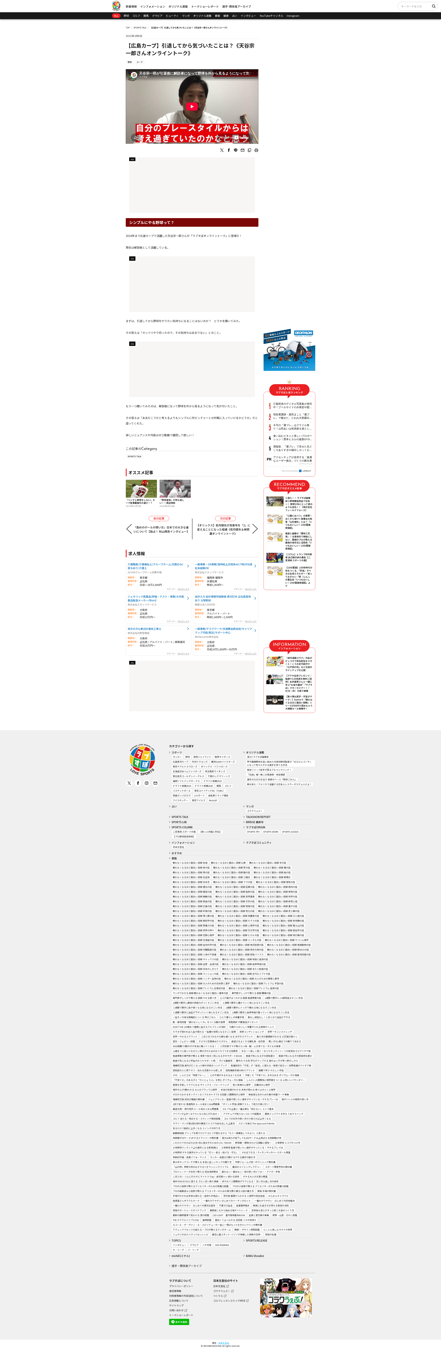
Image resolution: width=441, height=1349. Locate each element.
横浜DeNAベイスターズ (223, 761)
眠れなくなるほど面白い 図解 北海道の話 (193, 940)
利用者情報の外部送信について (186, 1295)
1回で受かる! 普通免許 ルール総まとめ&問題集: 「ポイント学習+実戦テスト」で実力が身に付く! (221, 1104)
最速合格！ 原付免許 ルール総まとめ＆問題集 (196, 1109)
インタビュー (248, 15)
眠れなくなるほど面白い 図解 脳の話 (231, 872)
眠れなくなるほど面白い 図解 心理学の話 (238, 925)
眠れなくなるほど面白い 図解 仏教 (228, 862)
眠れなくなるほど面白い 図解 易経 (190, 862)
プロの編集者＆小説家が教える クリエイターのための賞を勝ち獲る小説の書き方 (213, 1191)
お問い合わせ (176, 1310)
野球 (126, 15)
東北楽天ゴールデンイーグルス (188, 776)
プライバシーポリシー (181, 1286)
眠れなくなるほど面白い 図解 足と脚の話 (279, 911)
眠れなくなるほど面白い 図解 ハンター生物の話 (197, 978)
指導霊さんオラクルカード (186, 1200)
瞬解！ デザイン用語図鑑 (247, 1229)
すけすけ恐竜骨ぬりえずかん (213, 1041)
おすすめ (177, 853)
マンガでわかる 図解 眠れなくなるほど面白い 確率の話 (200, 993)
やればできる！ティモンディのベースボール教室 (266, 1152)
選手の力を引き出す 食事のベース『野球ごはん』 (272, 779)
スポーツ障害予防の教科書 (278, 1166)
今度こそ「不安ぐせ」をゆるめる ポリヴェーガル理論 (272, 1075)
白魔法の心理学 (262, 1084)
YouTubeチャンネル (271, 15)
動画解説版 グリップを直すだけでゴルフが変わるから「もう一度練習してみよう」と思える (219, 1133)
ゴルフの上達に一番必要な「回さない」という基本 (248, 1109)
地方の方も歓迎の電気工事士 (144, 629)
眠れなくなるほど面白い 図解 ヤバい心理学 (287, 940)
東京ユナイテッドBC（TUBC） (209, 790)
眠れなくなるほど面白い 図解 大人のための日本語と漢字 (201, 983)
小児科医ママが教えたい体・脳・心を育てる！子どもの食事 (250, 1046)
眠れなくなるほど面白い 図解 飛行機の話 (283, 935)
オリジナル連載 (178, 6)
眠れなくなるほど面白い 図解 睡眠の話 (192, 896)
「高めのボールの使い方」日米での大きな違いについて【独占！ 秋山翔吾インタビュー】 (161, 529)
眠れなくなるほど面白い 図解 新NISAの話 (288, 949)
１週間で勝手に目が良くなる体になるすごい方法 (197, 1007)
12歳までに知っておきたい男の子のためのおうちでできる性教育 (205, 1051)
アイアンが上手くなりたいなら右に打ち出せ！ (196, 1113)
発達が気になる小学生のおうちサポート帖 (194, 1060)
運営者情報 (175, 1291)
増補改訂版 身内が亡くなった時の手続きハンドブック (200, 1065)
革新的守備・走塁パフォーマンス (189, 1157)
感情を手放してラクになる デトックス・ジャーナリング (201, 1084)
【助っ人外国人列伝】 (210, 831)
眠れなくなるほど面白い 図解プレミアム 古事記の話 (199, 988)
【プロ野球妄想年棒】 (184, 836)
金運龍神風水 (242, 1205)
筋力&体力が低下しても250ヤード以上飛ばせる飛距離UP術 (251, 1138)
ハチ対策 (206, 1245)
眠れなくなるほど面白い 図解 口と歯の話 (283, 915)
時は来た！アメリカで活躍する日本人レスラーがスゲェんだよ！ (279, 784)
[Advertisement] (192, 186)
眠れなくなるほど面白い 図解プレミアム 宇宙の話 (258, 983)
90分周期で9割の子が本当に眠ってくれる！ (195, 1046)
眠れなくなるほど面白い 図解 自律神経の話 (244, 964)
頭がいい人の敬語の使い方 (295, 1099)
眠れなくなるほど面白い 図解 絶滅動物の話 (289, 944)
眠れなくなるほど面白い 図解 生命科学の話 (194, 944)
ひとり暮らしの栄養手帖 (231, 1017)
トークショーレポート (205, 6)
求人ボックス (183, 589)
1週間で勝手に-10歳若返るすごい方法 (284, 998)
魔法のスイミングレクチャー (246, 1166)
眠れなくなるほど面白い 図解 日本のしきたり (196, 969)
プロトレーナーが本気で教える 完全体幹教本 (195, 1171)
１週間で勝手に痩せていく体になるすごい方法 (245, 1002)
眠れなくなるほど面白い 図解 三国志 (231, 877)
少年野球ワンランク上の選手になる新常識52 (195, 1147)
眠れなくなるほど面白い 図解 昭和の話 (235, 891)
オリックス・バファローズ (214, 766)
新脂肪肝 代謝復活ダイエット (243, 1022)
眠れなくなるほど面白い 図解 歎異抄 (272, 877)
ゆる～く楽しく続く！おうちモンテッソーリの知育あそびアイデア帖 (276, 1051)
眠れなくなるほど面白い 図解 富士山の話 (283, 925)
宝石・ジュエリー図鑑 (184, 1041)
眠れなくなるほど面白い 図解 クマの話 (232, 882)
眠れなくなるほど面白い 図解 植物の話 (277, 891)
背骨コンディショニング (251, 1031)
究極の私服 (270, 1234)
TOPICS (176, 1240)
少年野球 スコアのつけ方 (287, 1142)
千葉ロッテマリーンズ (219, 776)
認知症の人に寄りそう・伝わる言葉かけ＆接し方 (197, 1070)
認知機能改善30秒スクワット (240, 1070)
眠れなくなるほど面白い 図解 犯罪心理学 (193, 935)
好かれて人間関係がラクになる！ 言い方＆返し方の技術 (250, 1181)
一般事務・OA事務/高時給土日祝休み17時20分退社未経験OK (223, 566)
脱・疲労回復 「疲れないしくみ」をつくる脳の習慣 (199, 1022)
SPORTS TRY (253, 831)
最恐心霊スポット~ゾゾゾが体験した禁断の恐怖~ (236, 1234)
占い (234, 15)
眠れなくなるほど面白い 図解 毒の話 (272, 867)
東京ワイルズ (198, 800)
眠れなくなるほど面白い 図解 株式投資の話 (242, 944)
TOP (128, 27)
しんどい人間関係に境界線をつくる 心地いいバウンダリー (275, 1080)
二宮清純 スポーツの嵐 (184, 831)
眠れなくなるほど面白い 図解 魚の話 (191, 867)
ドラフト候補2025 (204, 785)
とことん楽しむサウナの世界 (277, 1229)
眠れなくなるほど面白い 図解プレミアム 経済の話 (254, 988)
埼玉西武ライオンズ (215, 771)
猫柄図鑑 (206, 1220)
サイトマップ (176, 1305)
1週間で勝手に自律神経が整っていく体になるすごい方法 (260, 1012)
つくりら (218, 1295)
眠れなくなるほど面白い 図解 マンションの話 (196, 973)
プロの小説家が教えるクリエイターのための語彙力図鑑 (201, 1186)
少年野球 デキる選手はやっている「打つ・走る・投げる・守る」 (205, 1152)
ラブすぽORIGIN (255, 827)
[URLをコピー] (249, 150)
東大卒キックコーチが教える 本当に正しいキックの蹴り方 (202, 1162)
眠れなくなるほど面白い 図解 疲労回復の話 (289, 954)
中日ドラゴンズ (200, 761)
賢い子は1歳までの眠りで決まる (285, 1041)
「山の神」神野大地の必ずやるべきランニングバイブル (201, 1166)
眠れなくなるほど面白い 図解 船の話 (272, 872)
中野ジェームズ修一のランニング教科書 (255, 1162)
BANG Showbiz (255, 1256)
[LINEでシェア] (236, 150)
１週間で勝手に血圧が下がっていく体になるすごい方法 (201, 1012)
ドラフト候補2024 (182, 785)
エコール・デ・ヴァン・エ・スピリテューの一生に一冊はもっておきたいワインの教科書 (217, 1224)
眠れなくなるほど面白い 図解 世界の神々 (193, 930)
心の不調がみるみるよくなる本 (225, 1075)
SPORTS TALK (140, 27)
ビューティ (172, 15)
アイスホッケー (180, 800)
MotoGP (213, 800)
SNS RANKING (222, 1245)
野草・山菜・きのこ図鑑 (285, 1215)
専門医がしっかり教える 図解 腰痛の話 (251, 993)
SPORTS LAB (179, 822)
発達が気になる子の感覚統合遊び (295, 1055)
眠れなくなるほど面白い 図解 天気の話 (235, 901)
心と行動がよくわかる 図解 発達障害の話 (240, 998)
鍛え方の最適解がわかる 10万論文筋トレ (277, 1036)
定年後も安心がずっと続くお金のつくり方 (273, 1210)
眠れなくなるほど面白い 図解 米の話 (267, 862)
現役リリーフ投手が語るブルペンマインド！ (269, 769)
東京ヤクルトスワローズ (185, 766)
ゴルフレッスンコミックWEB (229, 1300)
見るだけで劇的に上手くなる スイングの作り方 (196, 1128)
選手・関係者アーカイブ (187, 1266)
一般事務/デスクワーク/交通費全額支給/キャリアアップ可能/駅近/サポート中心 (223, 630)
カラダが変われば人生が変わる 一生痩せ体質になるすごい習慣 (204, 1031)
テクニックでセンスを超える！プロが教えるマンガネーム (202, 1229)
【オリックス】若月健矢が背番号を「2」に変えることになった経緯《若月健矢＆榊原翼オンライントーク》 (223, 529)
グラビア (157, 15)
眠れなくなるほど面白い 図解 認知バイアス (242, 954)
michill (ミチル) (181, 1256)
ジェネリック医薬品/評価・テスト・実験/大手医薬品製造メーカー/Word (156, 598)
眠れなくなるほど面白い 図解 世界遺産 (235, 896)
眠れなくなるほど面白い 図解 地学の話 (277, 896)
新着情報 (131, 6)
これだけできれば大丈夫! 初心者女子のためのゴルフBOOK (202, 1142)
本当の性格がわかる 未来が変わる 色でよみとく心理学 (248, 1089)
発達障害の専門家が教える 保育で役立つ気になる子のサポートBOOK (207, 1055)
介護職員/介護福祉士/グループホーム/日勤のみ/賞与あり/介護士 (155, 566)
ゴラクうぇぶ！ (255, 810)
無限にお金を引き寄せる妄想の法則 (271, 1205)
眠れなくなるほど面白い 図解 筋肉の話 (277, 886)
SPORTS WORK (270, 831)
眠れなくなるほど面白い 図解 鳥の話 (191, 872)
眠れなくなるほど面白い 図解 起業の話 (235, 886)
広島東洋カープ (180, 761)
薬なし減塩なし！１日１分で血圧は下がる (269, 1017)
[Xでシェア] (222, 150)
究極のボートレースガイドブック (189, 1210)
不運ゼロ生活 (225, 1205)
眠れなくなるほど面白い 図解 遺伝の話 (192, 886)
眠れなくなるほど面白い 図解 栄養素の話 (238, 915)
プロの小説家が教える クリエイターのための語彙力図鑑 (260, 1186)
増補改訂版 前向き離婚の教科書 (189, 1099)
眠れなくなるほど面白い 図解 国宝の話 (192, 891)
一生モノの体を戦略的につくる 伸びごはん (194, 1017)
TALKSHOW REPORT (258, 817)
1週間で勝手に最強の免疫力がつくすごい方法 (196, 1002)
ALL (116, 15)
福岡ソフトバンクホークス (186, 781)
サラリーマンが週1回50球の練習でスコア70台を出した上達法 (204, 1123)
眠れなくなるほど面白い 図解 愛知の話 (275, 882)
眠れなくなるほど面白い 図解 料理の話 (192, 911)
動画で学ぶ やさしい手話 (271, 1070)
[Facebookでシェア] (229, 150)
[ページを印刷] (256, 150)
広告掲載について (178, 1300)
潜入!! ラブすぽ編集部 (258, 756)
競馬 (146, 15)
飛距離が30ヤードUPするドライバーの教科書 (195, 1138)
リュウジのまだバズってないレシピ (190, 1234)
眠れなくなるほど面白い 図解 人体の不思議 (194, 954)
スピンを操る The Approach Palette (256, 1123)
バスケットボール (182, 790)
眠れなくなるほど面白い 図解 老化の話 (235, 911)
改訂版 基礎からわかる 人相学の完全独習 (244, 1195)
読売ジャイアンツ (202, 756)
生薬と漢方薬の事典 (259, 1215)
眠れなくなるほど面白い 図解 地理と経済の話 (245, 959)
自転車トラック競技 (218, 795)
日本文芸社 (178, 847)
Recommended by (290, 470)
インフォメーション (152, 6)
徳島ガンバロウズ (182, 795)
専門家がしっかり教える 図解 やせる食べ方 (194, 998)
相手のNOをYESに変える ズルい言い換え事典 (195, 1181)
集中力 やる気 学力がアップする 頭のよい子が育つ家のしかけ (267, 1060)
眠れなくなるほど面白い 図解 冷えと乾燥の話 (245, 969)
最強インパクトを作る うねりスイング (284, 1113)
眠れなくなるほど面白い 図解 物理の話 (235, 906)
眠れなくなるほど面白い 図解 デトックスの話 (196, 959)
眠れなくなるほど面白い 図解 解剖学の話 (193, 920)
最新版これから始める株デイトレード (229, 1210)
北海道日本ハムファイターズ (187, 771)
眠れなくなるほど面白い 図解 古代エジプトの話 (246, 973)
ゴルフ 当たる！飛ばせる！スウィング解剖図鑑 (196, 1118)
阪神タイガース (222, 756)
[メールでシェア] (242, 150)
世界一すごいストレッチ (280, 1031)
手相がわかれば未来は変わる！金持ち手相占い (196, 1195)
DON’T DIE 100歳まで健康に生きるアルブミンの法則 (199, 1026)
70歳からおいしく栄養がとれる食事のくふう (251, 1026)
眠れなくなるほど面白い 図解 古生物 (191, 877)
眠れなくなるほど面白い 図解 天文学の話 (238, 930)
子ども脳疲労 (225, 1060)
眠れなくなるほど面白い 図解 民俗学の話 (283, 930)
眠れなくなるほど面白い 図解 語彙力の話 (193, 925)
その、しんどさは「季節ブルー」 (189, 1075)
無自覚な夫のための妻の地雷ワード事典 (269, 1094)
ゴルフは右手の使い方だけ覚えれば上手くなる (247, 1118)
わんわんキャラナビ (278, 1195)
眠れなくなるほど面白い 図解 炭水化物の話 (242, 949)
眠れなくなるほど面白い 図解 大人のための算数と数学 (251, 978)
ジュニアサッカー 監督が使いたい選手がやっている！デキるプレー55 (243, 1099)
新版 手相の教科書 (266, 1191)
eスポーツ (199, 795)
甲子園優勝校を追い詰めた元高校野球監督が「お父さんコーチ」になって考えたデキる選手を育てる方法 (279, 763)
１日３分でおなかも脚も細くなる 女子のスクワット (227, 1036)
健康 (226, 15)
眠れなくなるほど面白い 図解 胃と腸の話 (193, 915)
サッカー (177, 756)
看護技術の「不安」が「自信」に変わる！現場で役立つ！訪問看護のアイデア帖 (271, 1065)
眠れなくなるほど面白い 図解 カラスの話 (238, 920)
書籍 (217, 15)
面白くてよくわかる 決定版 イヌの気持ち (235, 1220)
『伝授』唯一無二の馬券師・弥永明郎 (266, 774)
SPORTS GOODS (290, 831)
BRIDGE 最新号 (255, 822)
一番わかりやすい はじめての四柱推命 (274, 1200)
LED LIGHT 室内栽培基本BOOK (229, 1215)
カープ (140, 62)
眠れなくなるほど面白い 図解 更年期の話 (283, 920)
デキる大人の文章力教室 (255, 1176)
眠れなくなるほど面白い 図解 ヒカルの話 (238, 935)
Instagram (293, 15)
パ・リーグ (193, 1249)
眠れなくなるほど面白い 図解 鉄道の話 (192, 901)
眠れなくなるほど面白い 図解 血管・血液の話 (196, 964)
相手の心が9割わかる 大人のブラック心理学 (195, 1089)
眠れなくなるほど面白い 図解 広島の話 (192, 906)
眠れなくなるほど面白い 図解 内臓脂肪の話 (194, 949)
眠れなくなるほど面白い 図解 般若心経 (277, 901)
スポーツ (177, 752)
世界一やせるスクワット (185, 1036)
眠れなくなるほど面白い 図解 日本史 (191, 882)
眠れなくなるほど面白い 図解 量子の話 (277, 906)
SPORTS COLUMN (182, 827)
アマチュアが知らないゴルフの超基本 (242, 1113)
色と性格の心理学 (242, 1084)
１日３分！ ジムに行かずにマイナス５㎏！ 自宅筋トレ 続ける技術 (206, 1176)
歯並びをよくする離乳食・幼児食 (248, 1041)
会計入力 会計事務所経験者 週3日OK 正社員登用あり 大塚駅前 (223, 598)
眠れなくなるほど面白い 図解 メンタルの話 (239, 940)
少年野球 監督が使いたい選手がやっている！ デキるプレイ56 (252, 1147)
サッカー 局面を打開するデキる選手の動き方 (232, 1157)
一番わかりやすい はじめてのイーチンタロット (227, 1200)
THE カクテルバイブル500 (186, 1220)
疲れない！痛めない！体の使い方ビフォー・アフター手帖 (251, 1171)
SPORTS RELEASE (256, 1240)
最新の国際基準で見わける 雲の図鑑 (191, 1215)
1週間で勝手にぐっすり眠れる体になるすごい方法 (251, 1007)
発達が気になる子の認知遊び (260, 1055)
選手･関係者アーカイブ (236, 6)
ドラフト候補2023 (212, 781)
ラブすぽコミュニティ (259, 842)
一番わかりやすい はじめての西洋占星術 (194, 1205)
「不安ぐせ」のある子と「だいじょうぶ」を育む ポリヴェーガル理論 (208, 1080)
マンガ (186, 15)
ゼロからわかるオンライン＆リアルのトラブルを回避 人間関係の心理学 (209, 1094)
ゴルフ (136, 15)
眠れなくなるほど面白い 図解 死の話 (231, 867)
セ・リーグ (178, 1249)
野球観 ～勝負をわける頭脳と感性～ (253, 1142)
